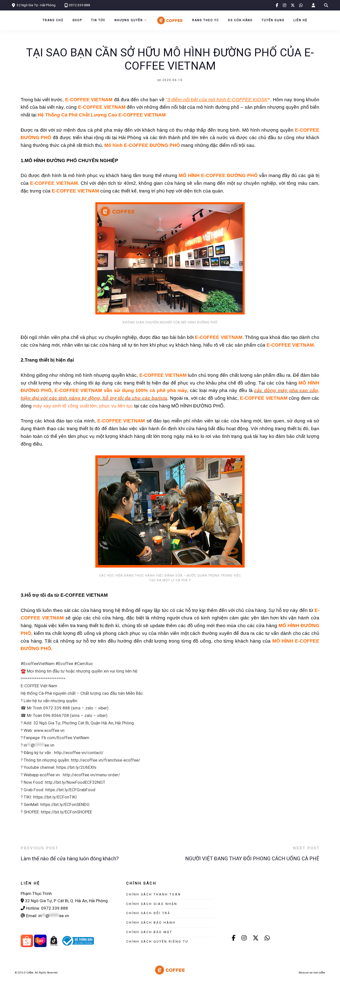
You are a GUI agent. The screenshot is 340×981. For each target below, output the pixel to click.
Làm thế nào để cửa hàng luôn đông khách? (70, 859)
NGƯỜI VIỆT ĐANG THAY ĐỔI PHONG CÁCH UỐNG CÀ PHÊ (252, 859)
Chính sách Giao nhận (151, 904)
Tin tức (98, 20)
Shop (77, 20)
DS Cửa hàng (240, 20)
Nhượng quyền (128, 20)
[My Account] (313, 5)
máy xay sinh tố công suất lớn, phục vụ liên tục (83, 405)
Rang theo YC (205, 20)
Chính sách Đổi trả (148, 913)
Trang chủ (53, 20)
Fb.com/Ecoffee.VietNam (65, 737)
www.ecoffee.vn (49, 730)
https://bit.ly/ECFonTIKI (55, 796)
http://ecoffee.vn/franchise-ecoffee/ (105, 760)
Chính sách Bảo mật (149, 932)
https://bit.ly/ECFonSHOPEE (66, 811)
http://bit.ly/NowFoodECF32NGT (75, 782)
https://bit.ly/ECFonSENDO (65, 804)
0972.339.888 (79, 5)
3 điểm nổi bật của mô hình (197, 99)
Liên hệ (300, 20)
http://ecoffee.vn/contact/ (79, 752)
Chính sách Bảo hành (150, 922)
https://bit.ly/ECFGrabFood (70, 789)
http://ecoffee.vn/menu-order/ (91, 774)
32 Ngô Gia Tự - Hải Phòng (36, 5)
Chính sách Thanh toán (153, 894)
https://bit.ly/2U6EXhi (76, 767)
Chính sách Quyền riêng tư (157, 941)
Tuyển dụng (273, 20)
